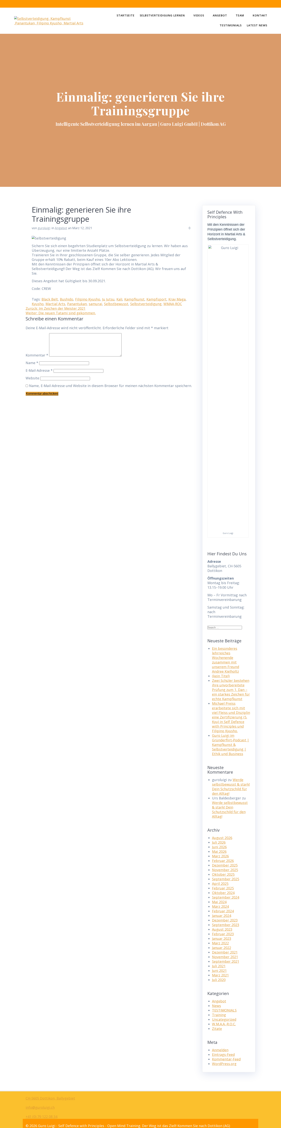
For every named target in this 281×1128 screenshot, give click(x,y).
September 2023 (225, 924)
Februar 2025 (223, 888)
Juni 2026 (219, 847)
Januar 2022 (221, 947)
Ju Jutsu (108, 299)
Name (32, 362)
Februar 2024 (223, 911)
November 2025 (225, 870)
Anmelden (220, 1050)
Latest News (257, 25)
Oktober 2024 (223, 892)
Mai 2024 (219, 902)
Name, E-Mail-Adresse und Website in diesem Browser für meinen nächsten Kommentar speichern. (110, 385)
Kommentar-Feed (226, 1059)
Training (219, 1015)
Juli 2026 (219, 842)
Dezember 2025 (225, 865)
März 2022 (220, 943)
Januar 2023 (221, 938)
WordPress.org (224, 1063)
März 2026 (220, 856)
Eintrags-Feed (223, 1054)
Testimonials (231, 25)
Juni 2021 (219, 970)
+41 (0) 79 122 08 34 (41, 1116)
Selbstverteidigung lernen (162, 15)
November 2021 (225, 957)
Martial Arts (55, 304)
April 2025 (220, 883)
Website (32, 378)
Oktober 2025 (223, 874)
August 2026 (222, 837)
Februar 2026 (223, 860)
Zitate (217, 1028)
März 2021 (220, 975)
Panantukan (77, 304)
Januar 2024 (221, 915)
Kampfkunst (134, 299)
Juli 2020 (219, 979)
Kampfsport (156, 299)
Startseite (126, 15)
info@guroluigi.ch (40, 1107)
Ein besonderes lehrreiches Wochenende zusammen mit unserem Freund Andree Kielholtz (225, 660)
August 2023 (222, 929)
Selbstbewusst (116, 304)
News (216, 1005)
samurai (95, 304)
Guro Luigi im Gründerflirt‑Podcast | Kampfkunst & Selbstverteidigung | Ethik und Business (230, 744)
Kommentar (37, 355)
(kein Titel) (221, 676)
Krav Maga (177, 299)
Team (240, 15)
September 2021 (225, 961)
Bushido (66, 299)
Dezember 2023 (225, 920)
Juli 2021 (219, 966)
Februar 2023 (223, 934)
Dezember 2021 (225, 952)
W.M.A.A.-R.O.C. (224, 1024)
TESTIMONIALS (224, 1010)
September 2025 (225, 879)
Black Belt (49, 299)
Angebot (220, 15)
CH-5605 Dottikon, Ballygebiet (50, 1098)
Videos (198, 15)
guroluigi (44, 228)
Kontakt (260, 15)
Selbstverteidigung (146, 304)
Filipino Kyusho (87, 299)
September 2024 (225, 897)
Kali (119, 299)
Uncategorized (224, 1019)
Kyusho (38, 304)
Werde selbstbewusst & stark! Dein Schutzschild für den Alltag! (231, 786)
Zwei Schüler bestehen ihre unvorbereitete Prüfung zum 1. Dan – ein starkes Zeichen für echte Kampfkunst (231, 689)
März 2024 (220, 906)
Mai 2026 (219, 851)
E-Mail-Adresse (39, 370)
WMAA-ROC (172, 304)
